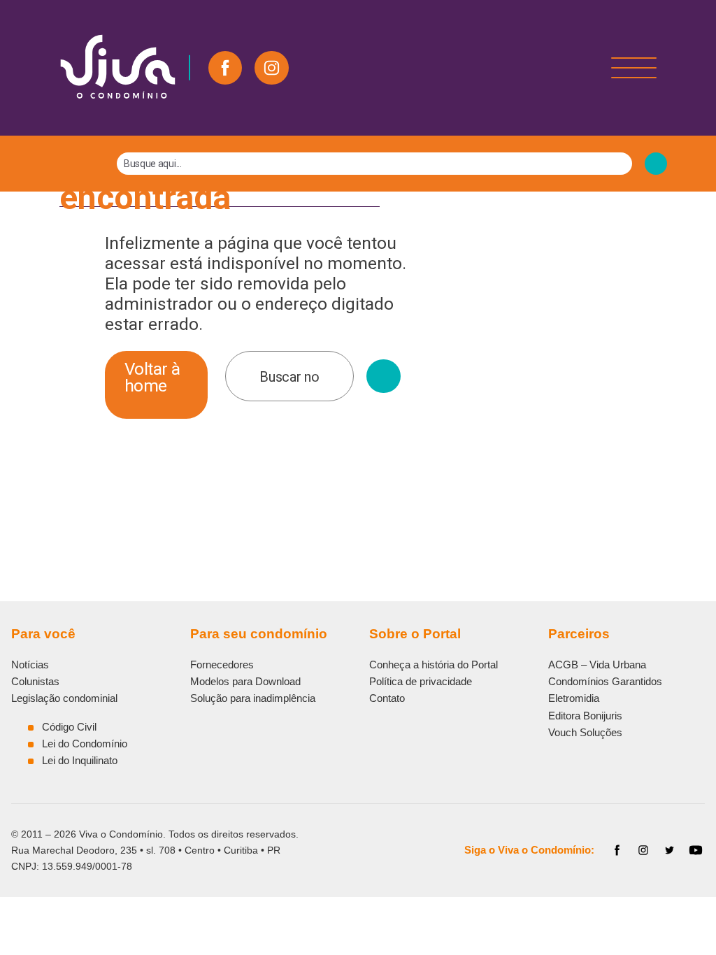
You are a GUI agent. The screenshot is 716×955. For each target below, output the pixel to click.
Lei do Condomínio (84, 743)
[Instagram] (271, 68)
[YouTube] (696, 850)
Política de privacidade (420, 681)
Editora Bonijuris (585, 715)
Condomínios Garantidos (605, 681)
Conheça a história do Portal (433, 664)
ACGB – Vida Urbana (597, 664)
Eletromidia (573, 698)
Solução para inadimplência (252, 698)
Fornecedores (222, 664)
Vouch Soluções (585, 732)
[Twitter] (670, 850)
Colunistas (35, 681)
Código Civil (69, 727)
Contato (387, 698)
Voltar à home (152, 377)
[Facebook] (225, 68)
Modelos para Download (245, 681)
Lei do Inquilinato (79, 760)
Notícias (30, 664)
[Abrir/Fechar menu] (634, 68)
